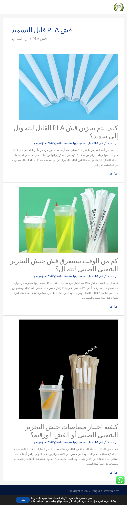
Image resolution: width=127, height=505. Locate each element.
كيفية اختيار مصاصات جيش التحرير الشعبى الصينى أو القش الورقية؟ (71, 431)
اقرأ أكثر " (112, 173)
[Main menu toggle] (4, 7)
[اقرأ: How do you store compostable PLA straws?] (68, 86)
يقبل (23, 499)
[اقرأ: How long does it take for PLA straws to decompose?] (68, 219)
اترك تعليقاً (112, 143)
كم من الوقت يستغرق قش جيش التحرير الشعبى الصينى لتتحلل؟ (64, 265)
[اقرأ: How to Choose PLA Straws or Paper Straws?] (68, 368)
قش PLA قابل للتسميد (91, 143)
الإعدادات (35, 501)
